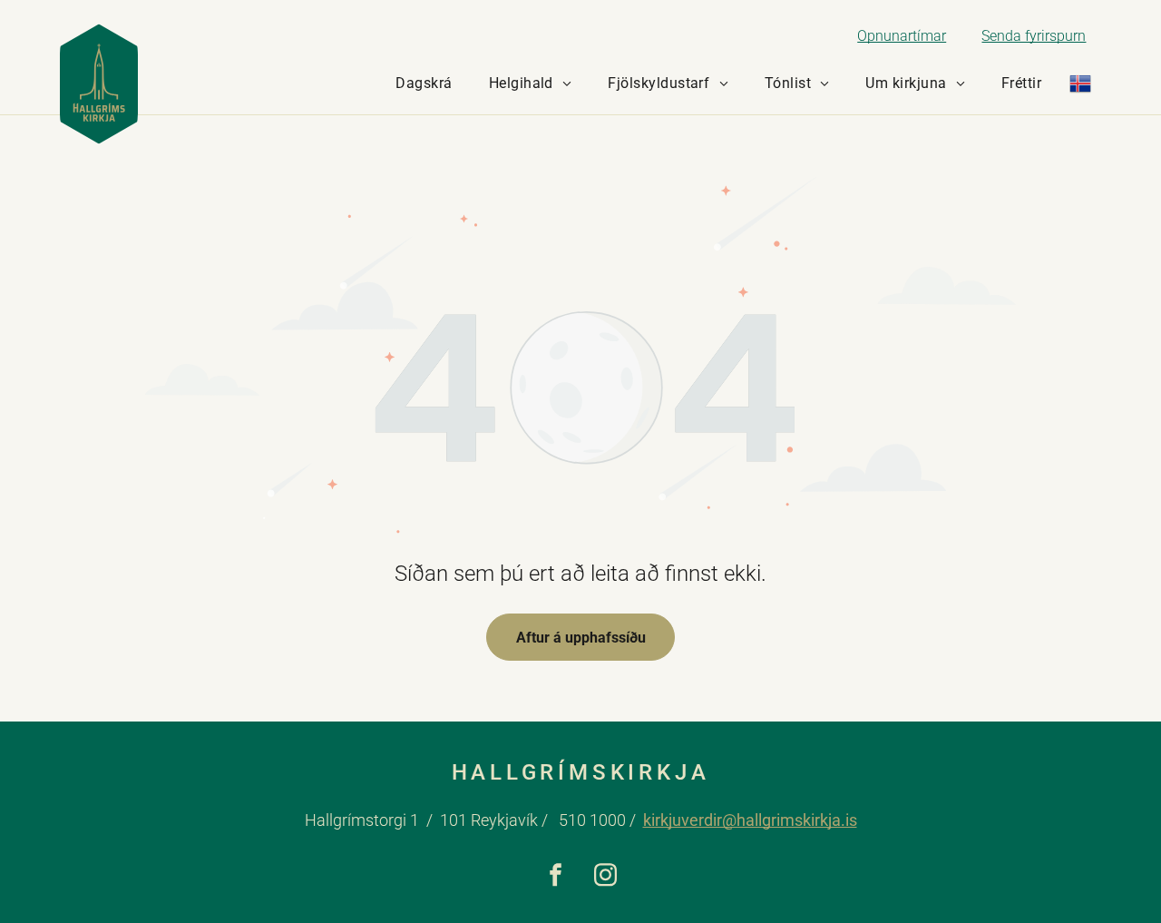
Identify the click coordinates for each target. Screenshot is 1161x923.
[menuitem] (423, 83)
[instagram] (605, 878)
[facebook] (555, 878)
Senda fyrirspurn (1033, 35)
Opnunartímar (901, 35)
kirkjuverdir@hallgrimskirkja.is (750, 820)
